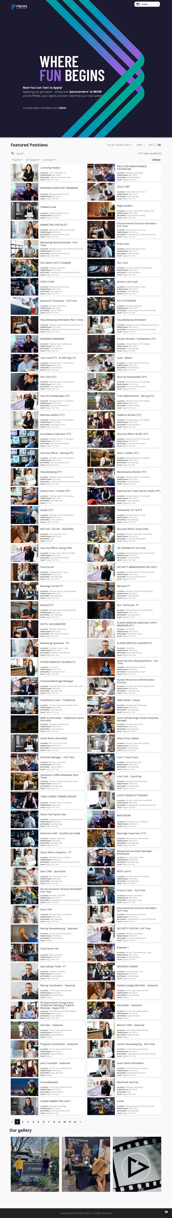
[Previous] (12, 1121)
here (62, 108)
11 (70, 1121)
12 (76, 1121)
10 (65, 1121)
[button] (147, 4)
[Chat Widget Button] (166, 1212)
